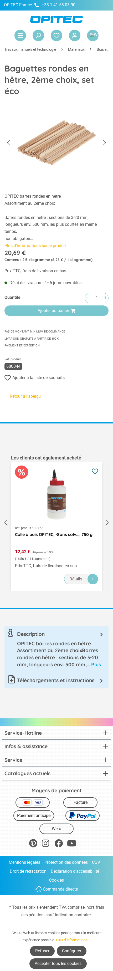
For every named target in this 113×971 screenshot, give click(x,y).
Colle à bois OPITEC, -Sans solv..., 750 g (54, 534)
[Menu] (20, 35)
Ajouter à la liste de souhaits (38, 377)
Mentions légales (24, 862)
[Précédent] (8, 142)
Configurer (71, 950)
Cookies (56, 880)
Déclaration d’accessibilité (75, 871)
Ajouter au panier (53, 310)
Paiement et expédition (22, 345)
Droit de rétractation (28, 871)
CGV (96, 862)
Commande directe (60, 889)
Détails (75, 578)
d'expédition (32, 914)
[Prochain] (105, 142)
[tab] (56, 649)
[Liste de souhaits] (56, 35)
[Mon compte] (74, 35)
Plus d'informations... (73, 940)
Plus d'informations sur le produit (35, 245)
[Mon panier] (93, 35)
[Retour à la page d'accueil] (56, 19)
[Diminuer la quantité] (87, 298)
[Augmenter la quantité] (105, 298)
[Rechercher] (38, 35)
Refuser (42, 950)
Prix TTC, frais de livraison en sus (35, 270)
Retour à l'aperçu (25, 396)
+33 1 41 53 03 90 (58, 4)
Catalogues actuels (27, 773)
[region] (56, 522)
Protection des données (66, 862)
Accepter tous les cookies (58, 963)
